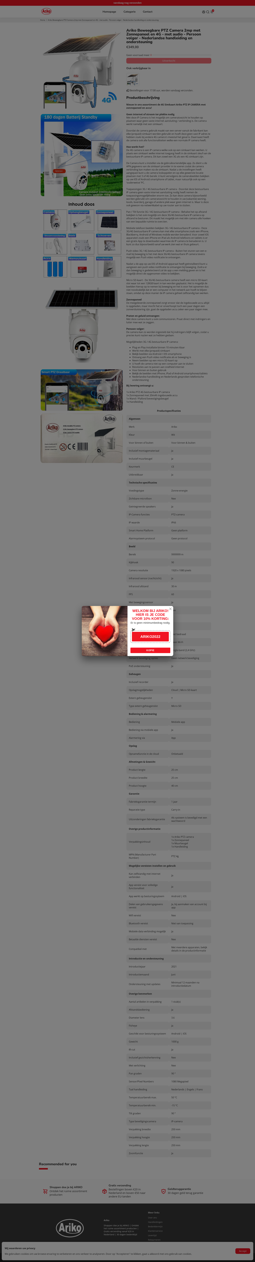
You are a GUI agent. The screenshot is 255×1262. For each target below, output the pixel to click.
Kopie (150, 650)
